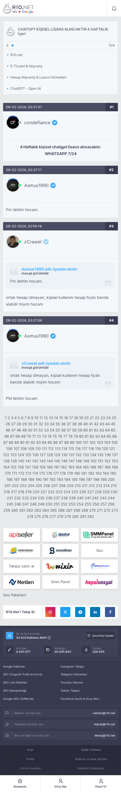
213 (99, 485)
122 (6, 454)
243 (103, 498)
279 (67, 516)
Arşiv (30, 749)
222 (51, 491)
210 (78, 485)
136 (108, 454)
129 (57, 454)
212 (92, 485)
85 (109, 436)
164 (78, 467)
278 (60, 516)
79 (76, 436)
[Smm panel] (99, 535)
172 (21, 473)
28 (19, 424)
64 (107, 430)
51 (35, 430)
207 (54, 485)
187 (17, 479)
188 (24, 479)
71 (34, 436)
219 (28, 491)
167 (100, 467)
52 (41, 430)
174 (35, 473)
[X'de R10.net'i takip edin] (65, 612)
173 (28, 473)
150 (93, 461)
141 (28, 461)
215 (114, 485)
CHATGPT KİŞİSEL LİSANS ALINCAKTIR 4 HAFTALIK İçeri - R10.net (18, 8)
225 (74, 491)
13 (51, 417)
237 (56, 498)
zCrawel (33, 241)
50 (30, 430)
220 (36, 491)
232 (17, 498)
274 (30, 516)
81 (87, 436)
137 (115, 454)
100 (78, 442)
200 (111, 479)
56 (63, 430)
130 (64, 454)
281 (83, 516)
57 (69, 430)
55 (57, 430)
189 (31, 479)
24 (108, 417)
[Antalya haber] (21, 550)
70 (29, 436)
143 (42, 461)
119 (98, 448)
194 (67, 479)
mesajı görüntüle (35, 273)
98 (66, 442)
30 (30, 424)
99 (72, 442)
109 (31, 448)
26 (8, 424)
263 (37, 510)
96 (55, 442)
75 (55, 436)
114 (64, 448)
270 (92, 510)
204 (31, 485)
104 (107, 442)
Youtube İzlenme (71, 682)
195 (74, 479)
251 (56, 504)
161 (57, 467)
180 (77, 473)
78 (70, 436)
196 (82, 479)
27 (13, 424)
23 (102, 417)
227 (90, 491)
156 (21, 467)
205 (38, 485)
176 (49, 473)
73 (44, 436)
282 (90, 516)
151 (100, 461)
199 (103, 479)
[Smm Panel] (21, 535)
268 (76, 510)
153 (115, 461)
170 (8, 473)
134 (93, 454)
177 (56, 473)
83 (97, 436)
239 (72, 498)
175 (42, 473)
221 (44, 491)
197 (89, 479)
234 (33, 498)
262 (29, 510)
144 (50, 461)
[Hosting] (60, 535)
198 (96, 479)
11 (41, 417)
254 (80, 504)
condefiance (37, 122)
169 (115, 467)
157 (28, 467)
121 (112, 448)
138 (6, 461)
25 (114, 417)
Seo (99, 550)
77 (65, 436)
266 (61, 510)
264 (45, 510)
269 (84, 510)
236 (49, 498)
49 (24, 430)
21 (92, 417)
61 (91, 430)
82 (92, 436)
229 (106, 491)
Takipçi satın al (21, 566)
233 (25, 498)
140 (21, 461)
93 (38, 442)
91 (28, 442)
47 (13, 430)
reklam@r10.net (104, 713)
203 (23, 485)
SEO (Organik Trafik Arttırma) (22, 674)
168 (107, 467)
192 (53, 479)
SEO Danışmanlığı (14, 690)
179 (70, 473)
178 (63, 473)
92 (33, 442)
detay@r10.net (105, 735)
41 (91, 424)
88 (11, 442)
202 (15, 485)
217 (14, 491)
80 (81, 436)
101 (85, 442)
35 (57, 424)
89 (16, 442)
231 (10, 498)
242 (95, 498)
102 (92, 442)
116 (78, 448)
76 (60, 436)
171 (14, 473)
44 (107, 424)
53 (46, 430)
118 (91, 448)
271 (100, 510)
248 (33, 504)
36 (63, 424)
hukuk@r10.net (104, 724)
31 (35, 424)
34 (52, 424)
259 (6, 510)
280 (75, 516)
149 (86, 461)
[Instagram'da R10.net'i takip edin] (50, 612)
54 (52, 430)
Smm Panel (60, 581)
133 (86, 454)
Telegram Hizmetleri (73, 674)
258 (111, 504)
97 (61, 442)
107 (16, 448)
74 (49, 436)
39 (80, 424)
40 (85, 424)
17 (71, 417)
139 (14, 461)
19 (81, 417)
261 (22, 510)
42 (96, 424)
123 (13, 454)
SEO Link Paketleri (15, 682)
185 (113, 473)
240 (80, 498)
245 (9, 504)
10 (36, 417)
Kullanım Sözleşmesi (90, 768)
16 (66, 417)
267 (69, 510)
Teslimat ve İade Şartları (91, 759)
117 (84, 448)
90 (22, 442)
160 (50, 467)
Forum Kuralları (30, 768)
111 (44, 448)
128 (50, 454)
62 (96, 430)
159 (42, 467)
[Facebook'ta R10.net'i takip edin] (110, 612)
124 (21, 454)
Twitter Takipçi (70, 690)
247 (25, 504)
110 (38, 448)
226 (82, 491)
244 (111, 498)
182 (91, 473)
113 (57, 448)
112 (51, 448)
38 (74, 424)
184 (106, 473)
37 (69, 424)
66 (7, 436)
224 (67, 491)
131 (71, 454)
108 (24, 448)
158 (35, 467)
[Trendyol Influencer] (60, 566)
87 (5, 442)
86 (114, 436)
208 (62, 485)
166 (93, 467)
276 (45, 516)
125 (28, 454)
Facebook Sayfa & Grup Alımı (79, 698)
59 (80, 430)
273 (114, 510)
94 (44, 442)
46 (8, 430)
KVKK (30, 759)
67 (12, 436)
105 (114, 442)
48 (19, 430)
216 (7, 491)
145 (57, 461)
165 (86, 467)
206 (46, 485)
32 (41, 424)
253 (72, 504)
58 (74, 430)
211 (85, 485)
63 (102, 430)
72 (39, 436)
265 (53, 510)
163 (71, 467)
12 (46, 417)
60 (85, 430)
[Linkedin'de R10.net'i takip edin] (95, 612)
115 (71, 448)
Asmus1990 (36, 185)
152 (107, 461)
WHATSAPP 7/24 (61, 153)
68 (17, 436)
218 (21, 491)
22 (97, 417)
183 (98, 473)
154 (6, 467)
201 (8, 485)
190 (38, 479)
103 (100, 442)
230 (114, 491)
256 (95, 504)
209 (70, 485)
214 (106, 485)
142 (35, 461)
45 (113, 424)
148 (79, 461)
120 (105, 448)
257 (103, 504)
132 (78, 454)
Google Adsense (14, 666)
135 (100, 454)
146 (64, 461)
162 (64, 467)
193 (60, 479)
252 (64, 504)
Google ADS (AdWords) (18, 698)
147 (72, 461)
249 (41, 504)
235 (41, 498)
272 (107, 510)
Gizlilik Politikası (91, 749)
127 (43, 454)
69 (23, 436)
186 (9, 479)
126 (35, 454)
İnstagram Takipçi (72, 666)
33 (46, 424)
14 (56, 417)
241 (88, 498)
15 (61, 417)
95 (50, 442)
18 (76, 417)
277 (53, 516)
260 (14, 510)
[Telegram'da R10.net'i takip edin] (80, 612)
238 (64, 498)
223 (59, 491)
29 (24, 424)
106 (9, 448)
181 (84, 473)
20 (86, 417)
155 (13, 467)
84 (103, 436)
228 (98, 491)
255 (87, 504)
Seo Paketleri (14, 595)
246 (17, 504)
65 (113, 430)
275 (37, 516)
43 (102, 424)
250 (49, 504)
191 (45, 479)
